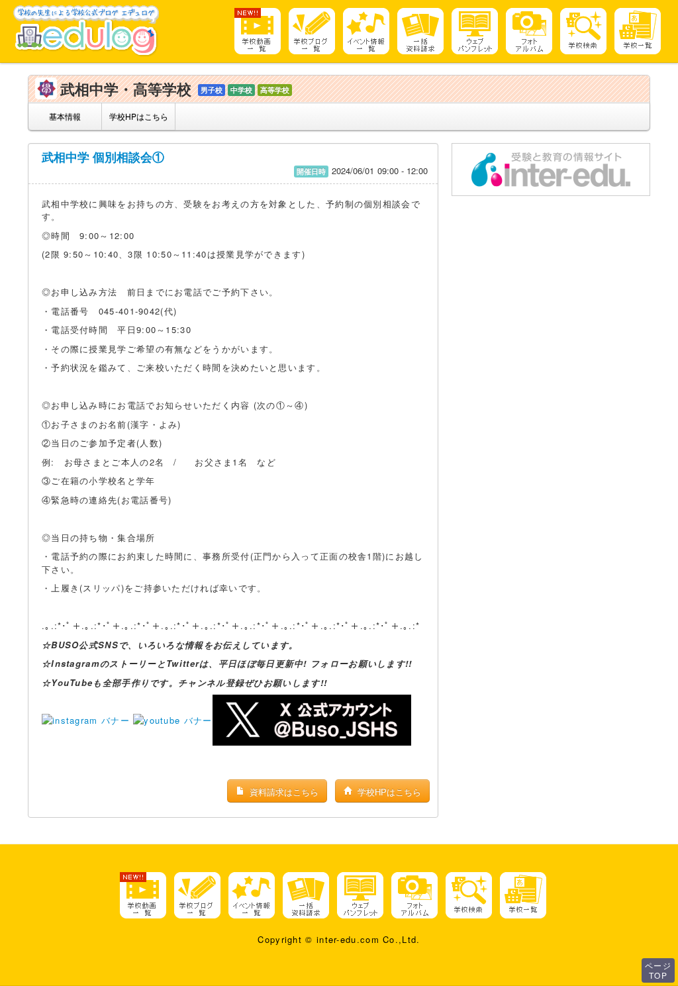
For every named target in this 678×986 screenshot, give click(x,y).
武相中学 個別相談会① (103, 157)
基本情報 (65, 116)
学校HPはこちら (138, 116)
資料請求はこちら (282, 791)
